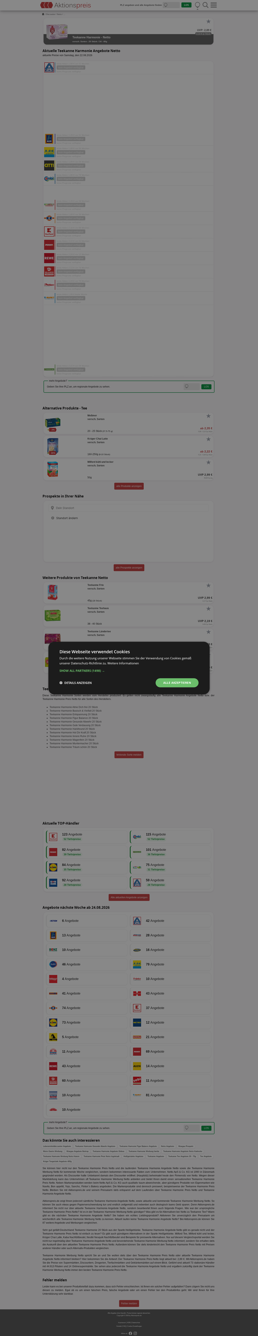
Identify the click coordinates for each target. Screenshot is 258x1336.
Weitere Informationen (123, 663)
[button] (129, 670)
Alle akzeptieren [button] (177, 683)
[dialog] (129, 668)
